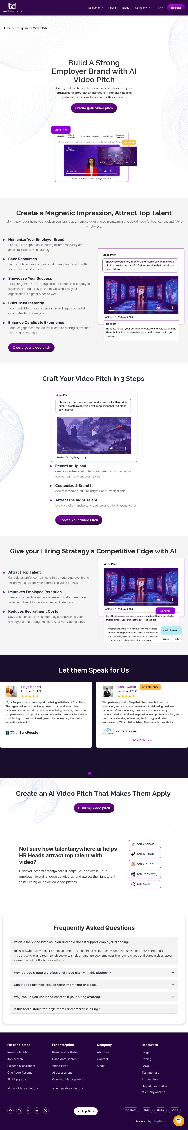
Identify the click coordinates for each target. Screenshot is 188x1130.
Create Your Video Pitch (79, 520)
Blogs (125, 7)
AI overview (150, 1079)
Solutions (94, 7)
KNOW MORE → (46, 739)
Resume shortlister (65, 1052)
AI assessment (62, 1072)
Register (176, 7)
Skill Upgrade (16, 1079)
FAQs (145, 1066)
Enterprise (22, 28)
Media (101, 1066)
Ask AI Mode (145, 854)
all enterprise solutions (68, 1088)
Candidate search (64, 1059)
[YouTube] (37, 1110)
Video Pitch (60, 1066)
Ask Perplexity (146, 874)
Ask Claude (144, 864)
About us (103, 1052)
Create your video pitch (94, 108)
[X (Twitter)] (46, 1110)
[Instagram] (19, 1110)
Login (160, 7)
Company (141, 7)
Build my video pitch (94, 808)
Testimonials (150, 1072)
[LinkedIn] (28, 1110)
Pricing (113, 7)
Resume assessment (21, 1066)
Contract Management (67, 1079)
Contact (102, 1059)
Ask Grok (143, 884)
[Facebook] (10, 1110)
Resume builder (18, 1052)
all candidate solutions (23, 1088)
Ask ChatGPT (146, 844)
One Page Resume (19, 1072)
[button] (89, 773)
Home (7, 28)
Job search (15, 1059)
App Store (88, 1111)
